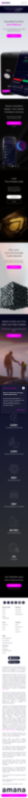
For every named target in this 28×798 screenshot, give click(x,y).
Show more (20, 410)
